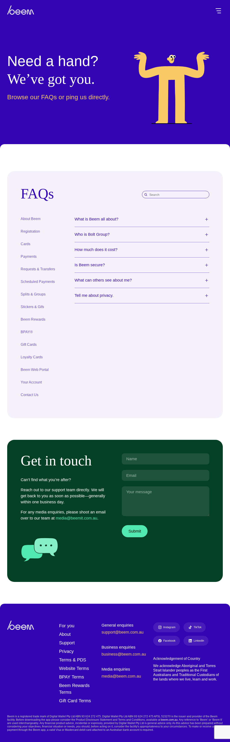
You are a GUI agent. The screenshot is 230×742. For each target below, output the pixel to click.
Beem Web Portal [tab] (35, 369)
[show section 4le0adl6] (206, 265)
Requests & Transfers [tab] (39, 269)
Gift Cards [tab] (29, 344)
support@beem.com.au (124, 631)
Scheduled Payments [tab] (38, 281)
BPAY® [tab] (26, 332)
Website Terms (75, 668)
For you (66, 625)
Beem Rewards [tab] (33, 319)
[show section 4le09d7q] (206, 249)
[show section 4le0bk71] (206, 219)
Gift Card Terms (76, 700)
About (65, 633)
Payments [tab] (29, 256)
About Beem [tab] (31, 218)
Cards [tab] (26, 244)
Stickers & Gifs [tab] (33, 306)
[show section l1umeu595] (206, 234)
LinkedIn (199, 640)
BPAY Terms (71, 676)
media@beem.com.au (122, 675)
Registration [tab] (31, 231)
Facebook (169, 640)
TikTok (199, 626)
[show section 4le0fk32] (206, 295)
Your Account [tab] (31, 382)
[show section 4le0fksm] (206, 280)
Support (67, 642)
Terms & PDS (72, 659)
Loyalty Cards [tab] (32, 357)
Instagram (169, 626)
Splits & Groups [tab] (33, 294)
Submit (135, 530)
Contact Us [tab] (30, 394)
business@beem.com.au (124, 653)
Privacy (66, 651)
